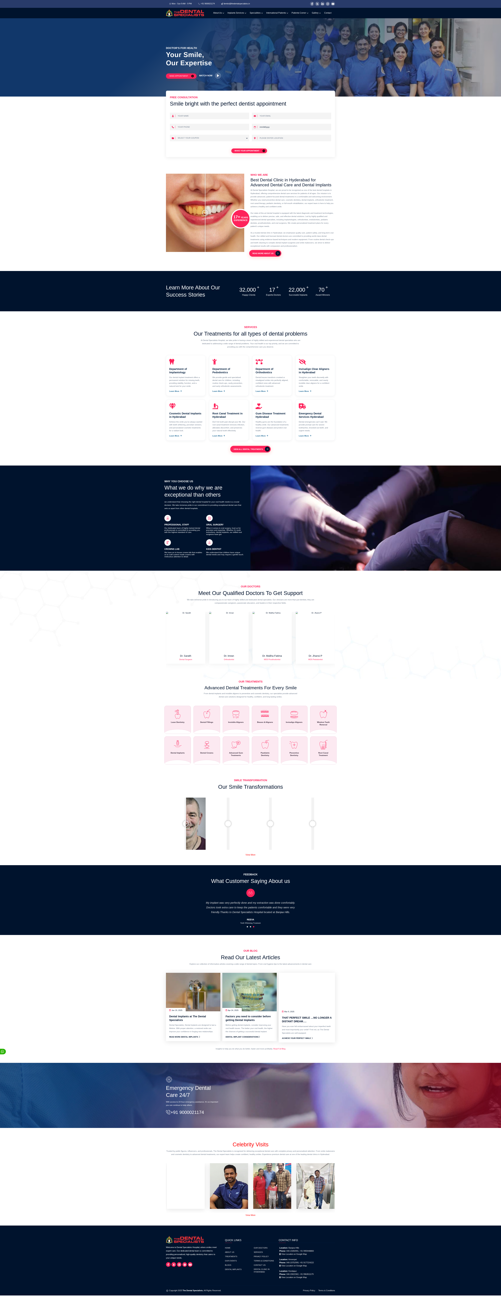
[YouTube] (333, 4)
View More (250, 855)
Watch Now (205, 76)
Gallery (315, 13)
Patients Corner (299, 13)
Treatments (231, 1257)
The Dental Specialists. (193, 1290)
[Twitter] (317, 4)
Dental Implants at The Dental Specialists (187, 1018)
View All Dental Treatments (248, 449)
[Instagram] (328, 4)
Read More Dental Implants (184, 1037)
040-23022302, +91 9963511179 (300, 1274)
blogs (228, 1265)
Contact (327, 13)
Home (227, 1248)
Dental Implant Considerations (242, 1037)
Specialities (255, 13)
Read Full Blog (279, 1049)
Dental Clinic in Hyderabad (262, 1270)
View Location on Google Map (294, 1254)
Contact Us (260, 1265)
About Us (217, 13)
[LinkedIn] (322, 4)
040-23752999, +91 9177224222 (300, 1262)
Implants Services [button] (236, 13)
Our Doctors (260, 1248)
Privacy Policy (261, 1257)
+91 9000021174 (208, 3)
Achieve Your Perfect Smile (296, 1038)
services (258, 1252)
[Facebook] (312, 4)
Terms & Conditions (264, 1261)
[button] (247, 926)
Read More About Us (262, 253)
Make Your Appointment (247, 151)
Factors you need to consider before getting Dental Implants (248, 1018)
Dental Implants (233, 1269)
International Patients (276, 13)
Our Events (231, 1261)
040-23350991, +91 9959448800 (300, 1251)
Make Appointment (179, 76)
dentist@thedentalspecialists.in (237, 3)
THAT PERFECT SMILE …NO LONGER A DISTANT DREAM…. (307, 1019)
